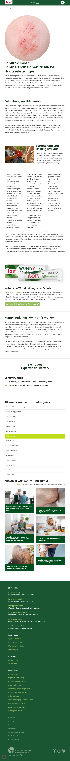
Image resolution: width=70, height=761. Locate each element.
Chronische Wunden (12, 446)
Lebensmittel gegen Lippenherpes (20, 700)
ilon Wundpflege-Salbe (16, 626)
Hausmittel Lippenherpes (17, 681)
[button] (35, 381)
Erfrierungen (9, 455)
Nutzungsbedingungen (16, 732)
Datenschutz (12, 729)
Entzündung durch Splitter (17, 692)
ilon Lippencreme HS (15, 606)
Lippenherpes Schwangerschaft (19, 689)
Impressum (12, 725)
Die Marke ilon (13, 660)
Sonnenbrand (10, 465)
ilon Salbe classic (14, 592)
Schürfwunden (10, 436)
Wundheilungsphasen (13, 412)
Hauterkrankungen (15, 642)
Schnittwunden (10, 431)
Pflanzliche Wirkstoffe (16, 646)
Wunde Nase (9, 470)
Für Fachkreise (13, 739)
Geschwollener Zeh (15, 685)
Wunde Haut (9, 475)
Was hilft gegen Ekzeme (16, 703)
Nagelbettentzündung (16, 678)
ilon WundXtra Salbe (14, 292)
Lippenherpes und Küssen (17, 707)
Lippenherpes (13, 650)
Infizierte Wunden (11, 450)
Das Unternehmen (14, 736)
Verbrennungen (11, 460)
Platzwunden (10, 426)
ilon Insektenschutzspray (17, 612)
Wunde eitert (13, 674)
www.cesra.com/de (16, 755)
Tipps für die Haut (14, 639)
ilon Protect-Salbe (15, 619)
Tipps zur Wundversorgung (15, 407)
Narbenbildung (10, 417)
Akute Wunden (10, 421)
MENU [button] (33, 3)
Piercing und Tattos (15, 711)
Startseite (11, 718)
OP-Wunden (9, 441)
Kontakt (11, 721)
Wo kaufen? (12, 664)
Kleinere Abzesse (14, 696)
